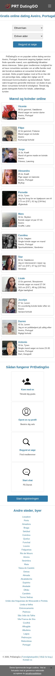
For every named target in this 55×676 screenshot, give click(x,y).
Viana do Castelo (26, 568)
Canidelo (26, 593)
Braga (26, 528)
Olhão (26, 590)
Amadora (26, 524)
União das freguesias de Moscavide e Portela (26, 601)
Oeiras (26, 571)
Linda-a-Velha (26, 604)
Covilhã (26, 623)
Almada (26, 575)
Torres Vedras (26, 597)
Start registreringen (27, 498)
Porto (26, 520)
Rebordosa (26, 641)
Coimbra (26, 535)
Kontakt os (27, 660)
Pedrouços (26, 637)
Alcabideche (26, 579)
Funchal (26, 542)
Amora (26, 557)
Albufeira (26, 630)
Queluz (26, 539)
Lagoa (26, 634)
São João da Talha (26, 615)
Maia (26, 564)
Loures (26, 546)
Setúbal (26, 531)
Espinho (26, 582)
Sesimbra (26, 560)
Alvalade (26, 586)
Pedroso (26, 612)
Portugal (26, 645)
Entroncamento (26, 608)
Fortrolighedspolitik (30, 657)
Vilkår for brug (45, 657)
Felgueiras (26, 549)
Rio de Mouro (26, 553)
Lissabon (26, 517)
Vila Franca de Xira (26, 619)
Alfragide (26, 626)
